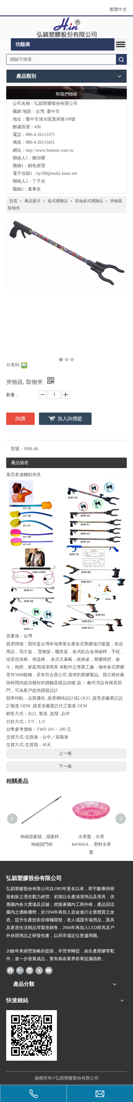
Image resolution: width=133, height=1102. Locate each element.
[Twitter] (39, 970)
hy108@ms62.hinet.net (56, 173)
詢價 (20, 418)
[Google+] (20, 970)
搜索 (121, 59)
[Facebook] (10, 970)
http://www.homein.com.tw (50, 150)
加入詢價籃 (70, 418)
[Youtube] (49, 970)
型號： (17, 448)
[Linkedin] (29, 970)
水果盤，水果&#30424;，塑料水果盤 (91, 844)
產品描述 (19, 462)
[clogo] (66, 27)
